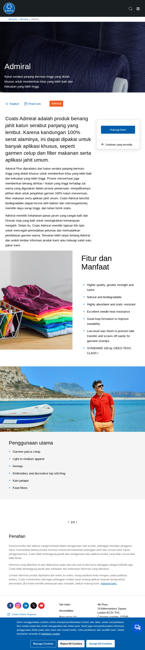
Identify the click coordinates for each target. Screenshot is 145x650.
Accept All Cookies (100, 643)
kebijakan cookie (50, 633)
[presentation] (71, 522)
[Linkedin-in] (26, 605)
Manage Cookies (43, 643)
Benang (24, 19)
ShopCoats (34, 103)
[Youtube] (41, 605)
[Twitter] (33, 605)
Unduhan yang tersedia (118, 144)
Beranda (13, 19)
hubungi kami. (109, 583)
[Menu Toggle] (138, 8)
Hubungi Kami (118, 129)
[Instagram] (18, 605)
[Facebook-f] (10, 605)
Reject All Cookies (71, 643)
